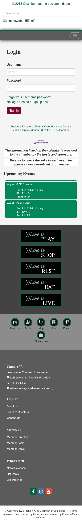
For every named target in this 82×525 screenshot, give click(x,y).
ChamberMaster (71, 514)
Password (14, 80)
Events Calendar (45, 126)
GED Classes (24, 183)
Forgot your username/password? (29, 97)
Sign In (14, 110)
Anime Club (23, 201)
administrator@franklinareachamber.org (31, 388)
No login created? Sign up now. (28, 102)
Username (14, 64)
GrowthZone (40, 514)
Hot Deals (63, 126)
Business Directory (21, 126)
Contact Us (37, 130)
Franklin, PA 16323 (30, 377)
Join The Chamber (58, 130)
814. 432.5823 (17, 383)
